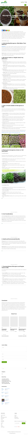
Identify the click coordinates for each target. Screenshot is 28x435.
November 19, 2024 (12, 331)
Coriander (9, 132)
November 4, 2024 (12, 19)
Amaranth (12, 132)
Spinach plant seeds (17, 132)
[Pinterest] (6, 30)
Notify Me (26, 433)
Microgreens (3, 46)
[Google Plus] (17, 426)
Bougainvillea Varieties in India (5, 382)
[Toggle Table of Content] (7, 40)
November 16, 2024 (21, 331)
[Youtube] (18, 426)
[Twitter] (16, 426)
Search (25, 5)
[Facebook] (2, 30)
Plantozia (17, 19)
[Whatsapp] (7, 30)
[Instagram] (19, 426)
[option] (5, 324)
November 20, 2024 (4, 331)
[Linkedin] (5, 30)
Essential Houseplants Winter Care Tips (6, 381)
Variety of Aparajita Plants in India (6, 383)
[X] (3, 30)
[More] (9, 30)
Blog (14, 12)
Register (26, 2)
